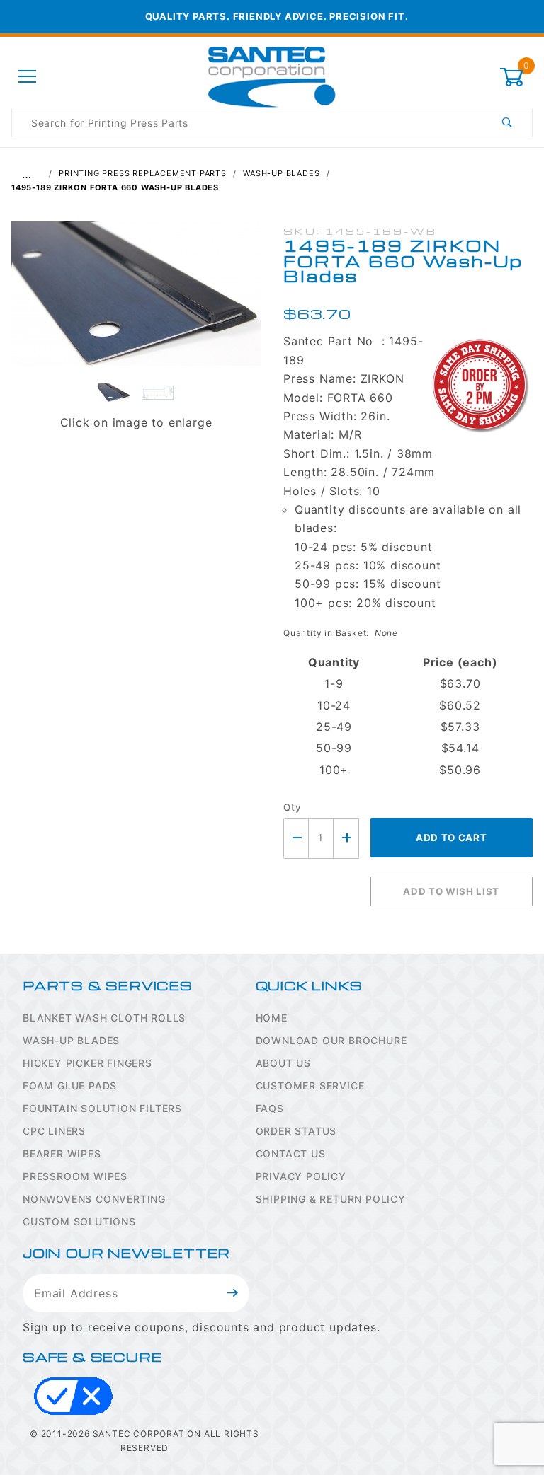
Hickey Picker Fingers (87, 1063)
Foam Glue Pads (70, 1086)
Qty (292, 807)
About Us (283, 1063)
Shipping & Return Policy (331, 1199)
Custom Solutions (79, 1221)
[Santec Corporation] (272, 76)
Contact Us (291, 1153)
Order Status (296, 1131)
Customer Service (310, 1086)
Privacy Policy (301, 1176)
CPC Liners (54, 1131)
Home (272, 1018)
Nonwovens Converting (94, 1199)
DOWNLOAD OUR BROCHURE (331, 1040)
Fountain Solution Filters (102, 1108)
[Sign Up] (232, 1293)
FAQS (270, 1108)
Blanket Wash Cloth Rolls (104, 1018)
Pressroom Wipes (75, 1176)
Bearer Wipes (62, 1153)
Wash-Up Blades (71, 1040)
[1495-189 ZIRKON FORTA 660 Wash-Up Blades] (136, 301)
